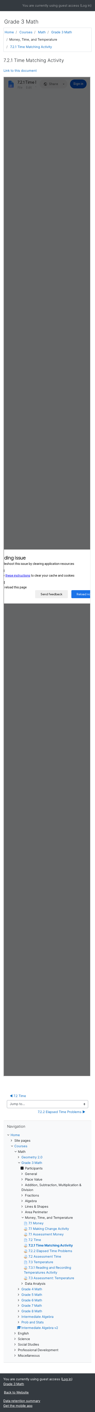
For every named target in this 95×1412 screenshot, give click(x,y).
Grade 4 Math (31, 1289)
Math (42, 32)
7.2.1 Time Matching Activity (31, 47)
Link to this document (20, 71)
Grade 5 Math (31, 1295)
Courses (25, 32)
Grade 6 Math (31, 1300)
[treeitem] (47, 1135)
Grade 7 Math (31, 1306)
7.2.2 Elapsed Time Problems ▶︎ (61, 1112)
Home (9, 32)
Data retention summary (21, 1401)
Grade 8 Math (31, 1311)
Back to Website (16, 1392)
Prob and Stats (32, 1322)
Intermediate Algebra (37, 1317)
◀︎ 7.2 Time (18, 1096)
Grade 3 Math (61, 32)
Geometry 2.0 (31, 1157)
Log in (85, 6)
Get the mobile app (17, 1406)
